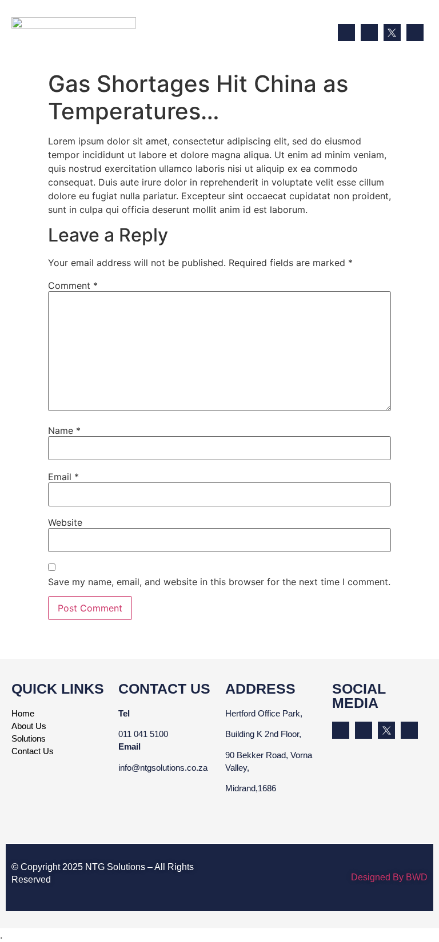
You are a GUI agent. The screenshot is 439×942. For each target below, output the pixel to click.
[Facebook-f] (369, 32)
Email (63, 476)
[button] (323, 33)
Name (64, 430)
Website (65, 522)
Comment (73, 285)
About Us (28, 726)
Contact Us (32, 751)
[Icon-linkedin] (346, 32)
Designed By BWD (389, 877)
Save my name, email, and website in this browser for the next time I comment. (219, 581)
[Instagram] (415, 32)
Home (22, 713)
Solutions (28, 738)
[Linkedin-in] (340, 730)
